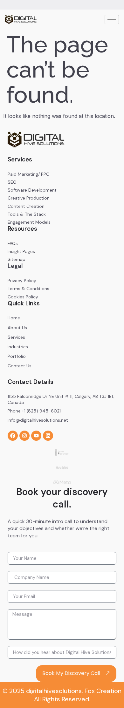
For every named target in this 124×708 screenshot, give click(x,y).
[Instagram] (24, 436)
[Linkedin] (48, 436)
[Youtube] (36, 436)
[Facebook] (13, 436)
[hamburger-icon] (112, 19)
